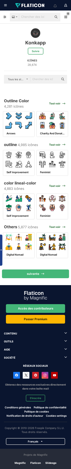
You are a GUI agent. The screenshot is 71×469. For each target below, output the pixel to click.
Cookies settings (56, 415)
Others (10, 226)
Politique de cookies (36, 411)
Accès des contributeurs (35, 308)
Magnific (20, 462)
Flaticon (35, 462)
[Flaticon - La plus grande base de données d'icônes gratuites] (30, 5)
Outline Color (16, 100)
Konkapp (35, 43)
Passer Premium (35, 319)
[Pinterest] (35, 375)
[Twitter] (26, 375)
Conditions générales (18, 407)
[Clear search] (47, 17)
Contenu (10, 333)
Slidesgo (50, 462)
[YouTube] (54, 375)
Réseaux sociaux (35, 365)
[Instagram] (45, 375)
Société (9, 357)
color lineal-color (20, 183)
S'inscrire (35, 398)
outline (10, 144)
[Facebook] (16, 375)
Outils (8, 341)
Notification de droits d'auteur (25, 415)
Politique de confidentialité (50, 407)
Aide (7, 349)
